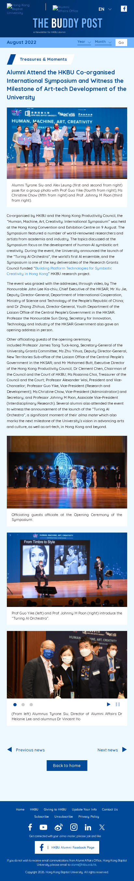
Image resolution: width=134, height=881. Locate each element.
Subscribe (41, 816)
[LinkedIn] (88, 827)
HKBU (34, 809)
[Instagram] (73, 827)
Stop (118, 704)
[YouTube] (43, 827)
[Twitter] (102, 827)
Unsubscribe (63, 816)
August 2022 (21, 42)
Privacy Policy (88, 816)
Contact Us (110, 809)
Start (109, 704)
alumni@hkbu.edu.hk (83, 864)
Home (20, 809)
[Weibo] (59, 827)
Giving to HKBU (55, 809)
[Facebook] (30, 827)
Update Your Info (84, 809)
